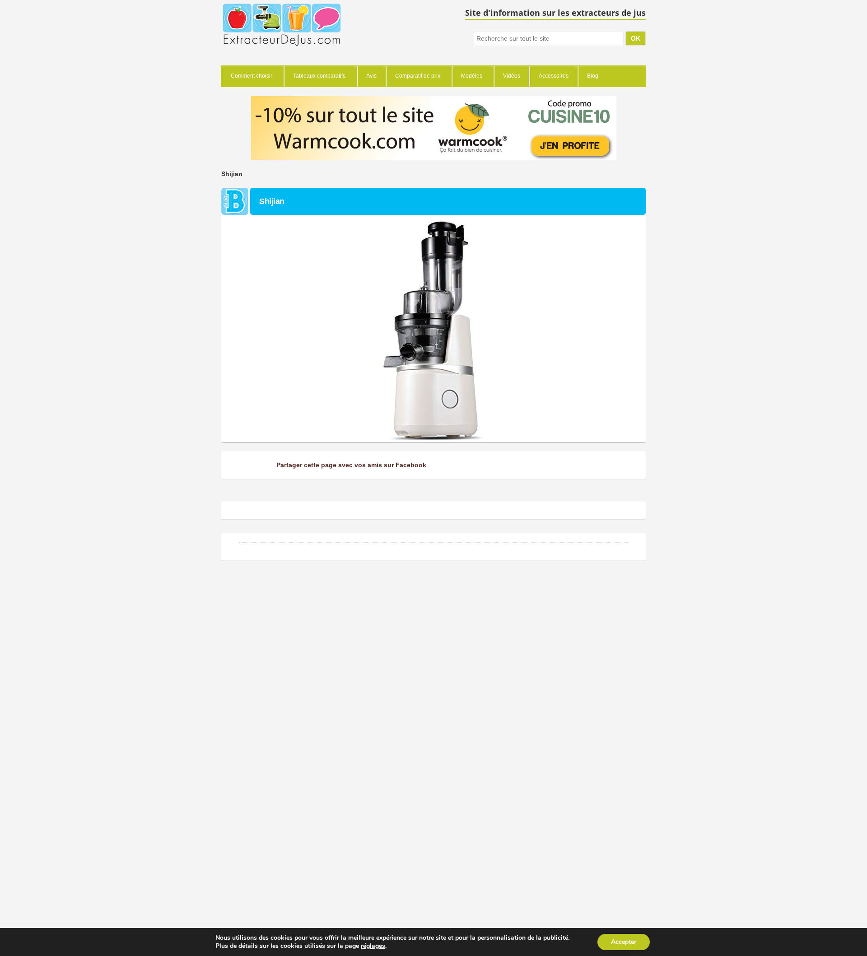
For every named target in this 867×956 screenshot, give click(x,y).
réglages (373, 946)
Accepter (623, 941)
